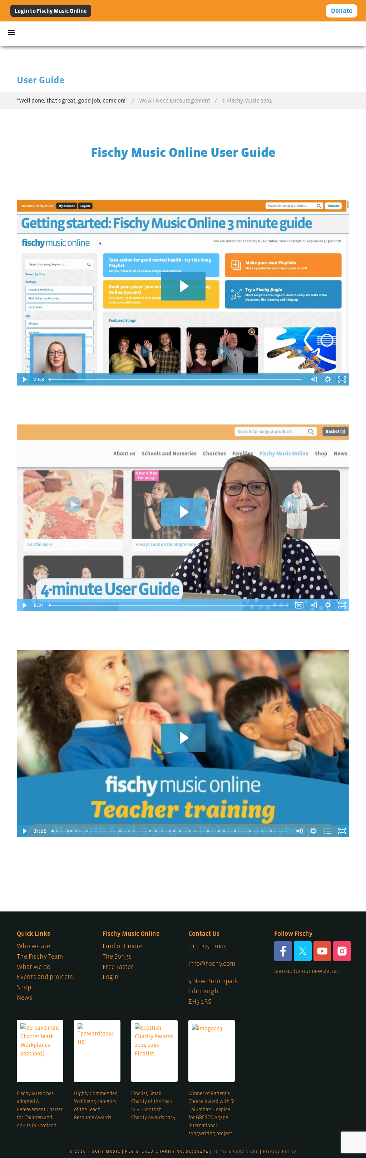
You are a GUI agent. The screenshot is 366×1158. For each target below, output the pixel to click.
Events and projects (45, 976)
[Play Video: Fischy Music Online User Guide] (183, 512)
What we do (33, 966)
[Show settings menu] (328, 605)
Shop (24, 987)
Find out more (122, 946)
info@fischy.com (211, 963)
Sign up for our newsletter (306, 971)
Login (111, 976)
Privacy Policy (280, 1151)
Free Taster (118, 966)
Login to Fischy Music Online (51, 11)
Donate (341, 10)
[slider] (169, 605)
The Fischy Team (40, 956)
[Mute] (313, 605)
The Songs (117, 956)
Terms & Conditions (235, 1151)
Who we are (33, 946)
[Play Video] (24, 605)
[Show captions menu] (299, 605)
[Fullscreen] (342, 605)
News (24, 997)
